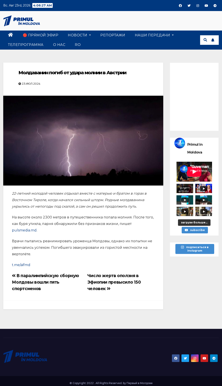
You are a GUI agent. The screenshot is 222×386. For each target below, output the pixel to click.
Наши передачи (153, 35)
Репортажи (112, 35)
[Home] (10, 35)
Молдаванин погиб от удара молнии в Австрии (72, 73)
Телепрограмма (26, 45)
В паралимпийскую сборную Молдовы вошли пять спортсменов (45, 282)
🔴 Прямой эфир (41, 35)
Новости (78, 35)
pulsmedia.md (24, 230)
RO (78, 45)
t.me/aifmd (21, 265)
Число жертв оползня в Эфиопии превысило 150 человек (114, 282)
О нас (59, 45)
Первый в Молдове (140, 383)
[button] (205, 40)
